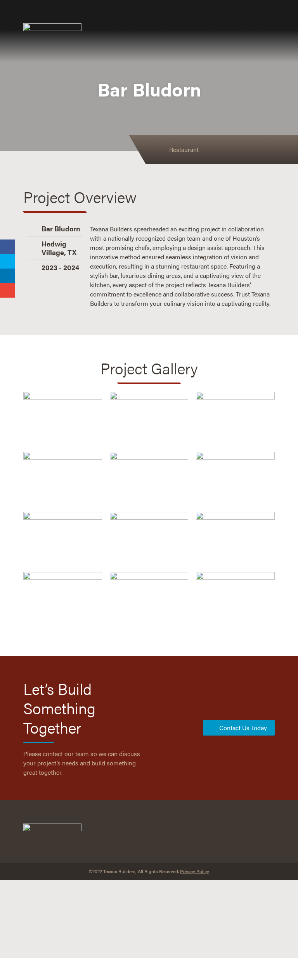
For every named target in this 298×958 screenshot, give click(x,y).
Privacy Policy (194, 871)
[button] (198, 31)
